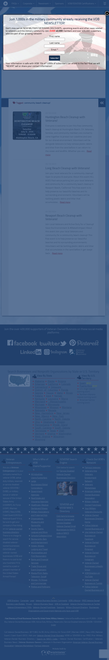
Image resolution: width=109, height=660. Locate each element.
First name (54, 36)
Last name (55, 43)
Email (54, 49)
